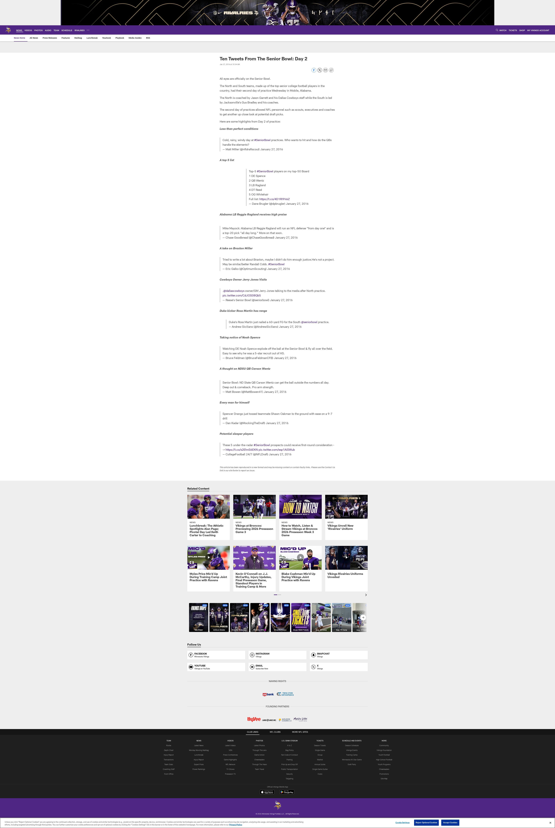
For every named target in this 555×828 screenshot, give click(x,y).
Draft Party (352, 764)
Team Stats (168, 764)
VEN (230, 750)
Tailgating (289, 779)
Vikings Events (352, 750)
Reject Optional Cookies (426, 822)
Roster (168, 745)
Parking (290, 760)
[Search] (497, 30)
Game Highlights (230, 760)
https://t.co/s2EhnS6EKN (242, 449)
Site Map (384, 779)
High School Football (384, 760)
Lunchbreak (198, 755)
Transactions (169, 760)
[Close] (550, 822)
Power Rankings (199, 769)
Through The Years (259, 764)
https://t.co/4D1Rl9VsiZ (274, 199)
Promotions (384, 774)
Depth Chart (168, 750)
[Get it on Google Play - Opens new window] (286, 793)
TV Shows (230, 769)
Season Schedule (352, 745)
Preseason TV (230, 774)
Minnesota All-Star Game (352, 760)
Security (289, 774)
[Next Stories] (363, 617)
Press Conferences (230, 755)
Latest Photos (259, 745)
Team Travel (259, 769)
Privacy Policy (235, 825)
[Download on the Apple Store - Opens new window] (267, 792)
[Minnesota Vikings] (277, 805)
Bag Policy (289, 750)
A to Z (289, 745)
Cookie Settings (402, 822)
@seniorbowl (309, 322)
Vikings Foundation (384, 750)
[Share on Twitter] (319, 71)
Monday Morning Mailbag (199, 750)
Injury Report (169, 755)
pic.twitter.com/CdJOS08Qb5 (242, 295)
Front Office (168, 774)
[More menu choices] (88, 30)
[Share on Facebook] (314, 71)
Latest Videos (230, 745)
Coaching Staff (169, 769)
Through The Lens (259, 750)
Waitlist (320, 760)
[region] (277, 823)
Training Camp (352, 755)
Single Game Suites (320, 769)
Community (384, 745)
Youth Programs (384, 764)
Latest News (199, 745)
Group (320, 755)
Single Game (320, 750)
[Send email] (325, 71)
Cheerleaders (259, 760)
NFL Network (230, 764)
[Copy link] (331, 70)
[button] (276, 595)
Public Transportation (289, 769)
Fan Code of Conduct (289, 755)
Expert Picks (199, 764)
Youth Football (384, 755)
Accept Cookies (450, 822)
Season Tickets (320, 745)
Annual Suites (319, 764)
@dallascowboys (233, 290)
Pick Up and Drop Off (289, 764)
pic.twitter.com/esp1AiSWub (277, 449)
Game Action (259, 755)
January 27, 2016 (271, 149)
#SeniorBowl (262, 140)
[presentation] (366, 595)
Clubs (320, 774)
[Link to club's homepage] (8, 29)
